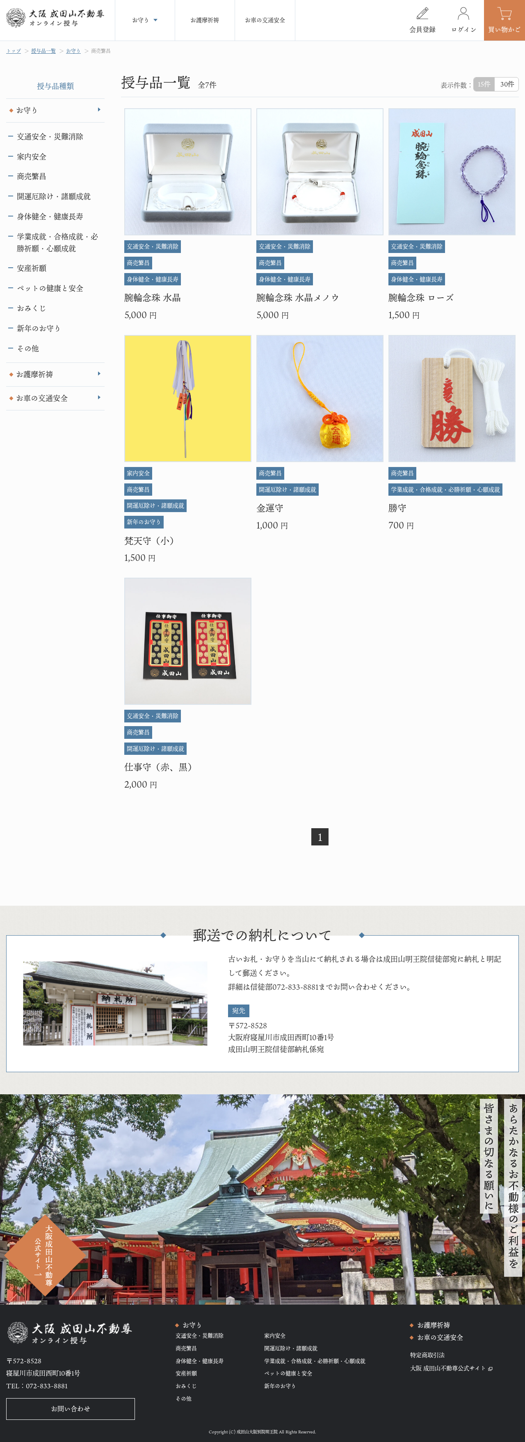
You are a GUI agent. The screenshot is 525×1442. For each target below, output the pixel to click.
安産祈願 (31, 268)
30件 (507, 84)
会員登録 (422, 29)
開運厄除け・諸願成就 (54, 196)
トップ (13, 51)
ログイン (464, 29)
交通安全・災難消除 (50, 136)
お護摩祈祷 (34, 374)
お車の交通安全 (42, 398)
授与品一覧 (43, 51)
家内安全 (31, 156)
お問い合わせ (70, 1409)
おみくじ (31, 308)
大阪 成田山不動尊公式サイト (448, 1368)
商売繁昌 (101, 51)
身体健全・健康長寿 (50, 216)
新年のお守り (39, 328)
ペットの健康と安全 (50, 288)
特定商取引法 (427, 1355)
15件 (484, 84)
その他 (28, 348)
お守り (73, 51)
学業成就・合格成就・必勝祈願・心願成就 (57, 242)
